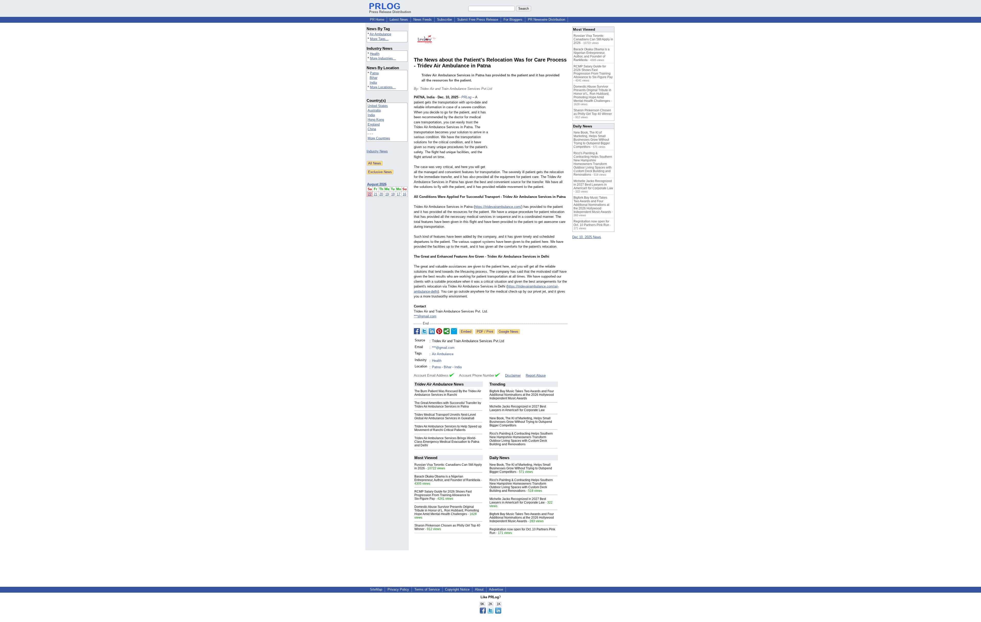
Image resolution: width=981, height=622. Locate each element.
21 (375, 194)
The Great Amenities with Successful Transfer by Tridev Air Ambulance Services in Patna (447, 404)
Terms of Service (427, 589)
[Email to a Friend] (454, 331)
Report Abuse (536, 375)
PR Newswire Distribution (546, 19)
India (373, 83)
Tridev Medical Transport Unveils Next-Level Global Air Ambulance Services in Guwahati (445, 416)
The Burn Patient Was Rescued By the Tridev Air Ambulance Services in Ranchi (447, 393)
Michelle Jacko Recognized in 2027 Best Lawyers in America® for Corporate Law (517, 408)
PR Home (377, 19)
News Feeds (422, 19)
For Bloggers (513, 19)
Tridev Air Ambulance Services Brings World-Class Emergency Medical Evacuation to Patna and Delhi (446, 441)
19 (387, 194)
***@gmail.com (425, 316)
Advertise (496, 589)
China (372, 129)
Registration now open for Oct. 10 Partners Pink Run (591, 223)
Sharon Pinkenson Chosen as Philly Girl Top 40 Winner (593, 112)
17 (398, 194)
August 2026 (377, 184)
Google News (508, 331)
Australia (374, 110)
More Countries (379, 138)
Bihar (373, 78)
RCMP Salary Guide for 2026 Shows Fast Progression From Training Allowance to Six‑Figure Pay (443, 495)
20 (381, 194)
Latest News (399, 19)
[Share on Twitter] (424, 331)
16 (404, 194)
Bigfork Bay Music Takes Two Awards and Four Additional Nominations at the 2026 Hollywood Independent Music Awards (521, 394)
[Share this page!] (490, 612)
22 (369, 194)
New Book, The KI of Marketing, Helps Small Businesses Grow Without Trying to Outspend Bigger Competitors (520, 421)
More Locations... (383, 87)
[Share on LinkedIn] (432, 331)
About (479, 589)
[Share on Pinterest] (439, 331)
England (374, 124)
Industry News (377, 151)
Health (374, 54)
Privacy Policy (398, 589)
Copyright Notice (457, 589)
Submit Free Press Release (477, 19)
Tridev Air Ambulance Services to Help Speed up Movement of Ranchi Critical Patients (448, 428)
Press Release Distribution (390, 12)
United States (378, 106)
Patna (374, 73)
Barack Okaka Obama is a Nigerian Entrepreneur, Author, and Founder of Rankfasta (447, 478)
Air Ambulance (380, 34)
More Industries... (383, 58)
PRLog (466, 97)
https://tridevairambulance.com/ (498, 207)
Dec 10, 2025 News (586, 237)
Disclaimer (513, 375)
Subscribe (444, 19)
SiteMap (376, 589)
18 (393, 194)
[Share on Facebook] (417, 331)
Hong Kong (376, 120)
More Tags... (379, 39)
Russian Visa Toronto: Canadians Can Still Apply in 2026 (593, 39)
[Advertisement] (529, 132)
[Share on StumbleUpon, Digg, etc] (446, 331)
